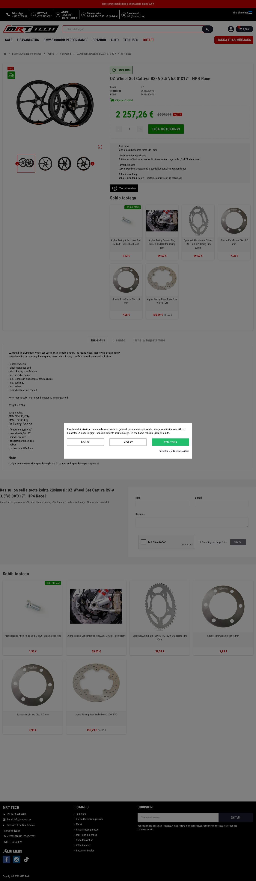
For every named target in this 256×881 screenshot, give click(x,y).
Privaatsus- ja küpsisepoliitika (174, 450)
